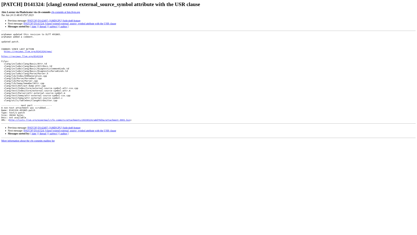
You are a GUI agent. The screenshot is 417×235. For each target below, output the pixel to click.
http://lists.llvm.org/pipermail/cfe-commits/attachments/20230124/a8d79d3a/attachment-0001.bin (69, 120)
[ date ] (34, 26)
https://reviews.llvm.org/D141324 (22, 56)
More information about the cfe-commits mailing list (28, 140)
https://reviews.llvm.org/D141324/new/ (28, 51)
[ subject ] (53, 26)
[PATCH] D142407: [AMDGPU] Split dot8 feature (53, 20)
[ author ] (63, 26)
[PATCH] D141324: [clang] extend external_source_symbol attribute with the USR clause (69, 23)
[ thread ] (43, 26)
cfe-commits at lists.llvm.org (65, 12)
